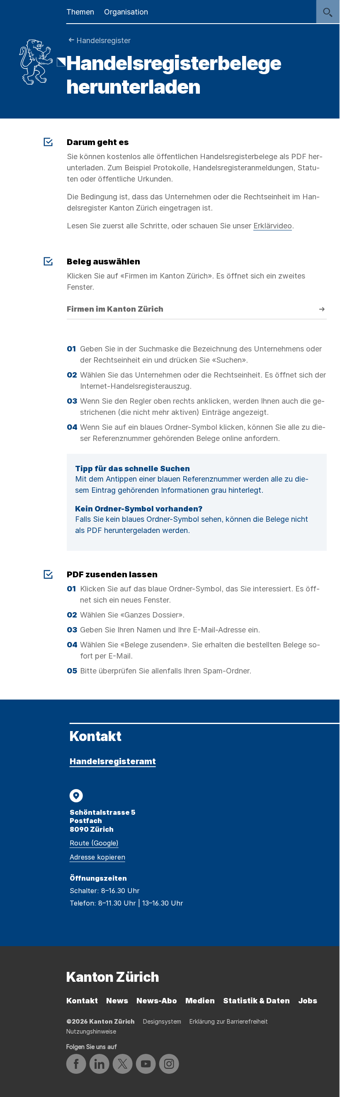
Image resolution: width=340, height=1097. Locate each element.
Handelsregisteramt (113, 761)
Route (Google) (94, 843)
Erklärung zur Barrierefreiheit (228, 1021)
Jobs (307, 1000)
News (117, 1000)
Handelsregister (103, 40)
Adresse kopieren (97, 857)
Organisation (126, 11)
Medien (200, 1000)
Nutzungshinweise (91, 1031)
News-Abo (156, 1000)
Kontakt (82, 1000)
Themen (80, 11)
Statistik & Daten (256, 1000)
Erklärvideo (272, 225)
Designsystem (162, 1021)
